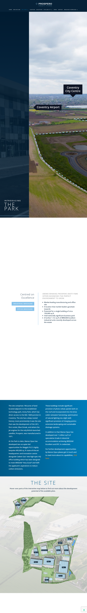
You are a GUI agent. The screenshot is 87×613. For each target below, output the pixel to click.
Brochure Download (70, 9)
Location (32, 9)
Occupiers (39, 9)
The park (24, 9)
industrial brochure (23, 304)
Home (10, 9)
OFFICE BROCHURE (25, 309)
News (55, 9)
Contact (60, 9)
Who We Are (16, 9)
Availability (47, 9)
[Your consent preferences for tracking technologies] (84, 610)
